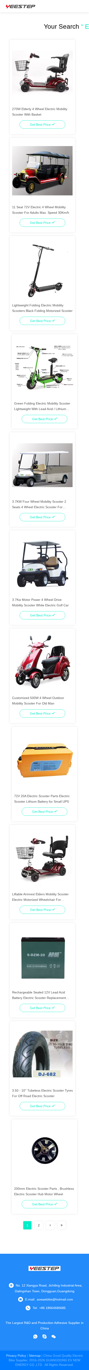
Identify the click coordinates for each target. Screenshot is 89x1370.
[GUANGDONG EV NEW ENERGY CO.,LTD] (21, 6)
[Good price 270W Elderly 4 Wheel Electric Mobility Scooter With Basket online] (42, 72)
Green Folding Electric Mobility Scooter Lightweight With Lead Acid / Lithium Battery (42, 409)
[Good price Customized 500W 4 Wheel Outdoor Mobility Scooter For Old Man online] (42, 661)
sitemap (35, 1355)
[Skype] (44, 1336)
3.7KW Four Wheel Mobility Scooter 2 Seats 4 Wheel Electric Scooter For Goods (39, 507)
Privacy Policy (16, 1355)
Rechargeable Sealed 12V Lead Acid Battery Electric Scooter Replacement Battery (39, 997)
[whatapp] (35, 1336)
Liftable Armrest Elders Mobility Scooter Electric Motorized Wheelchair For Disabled (40, 899)
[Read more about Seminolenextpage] (50, 1225)
